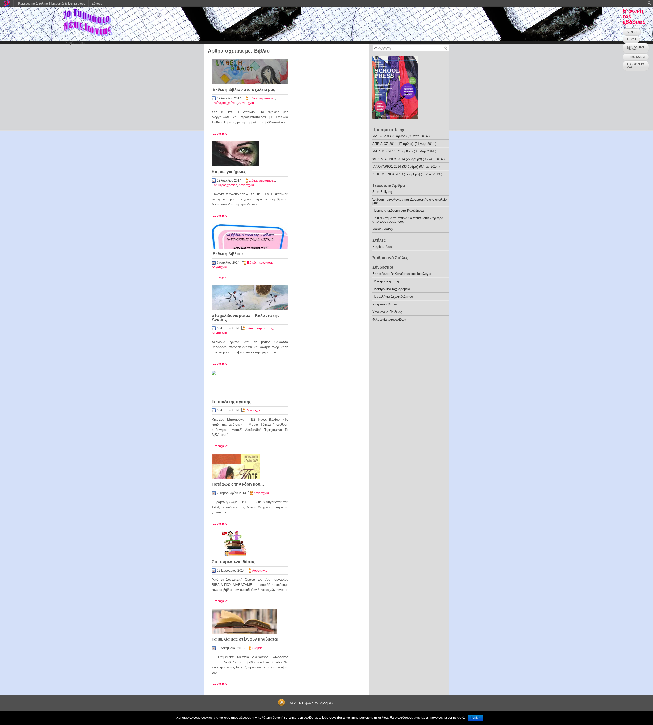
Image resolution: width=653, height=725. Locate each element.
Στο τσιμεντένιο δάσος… (235, 562)
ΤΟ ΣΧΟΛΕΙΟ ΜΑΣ (635, 66)
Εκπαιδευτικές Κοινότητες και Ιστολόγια (401, 274)
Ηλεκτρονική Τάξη (385, 281)
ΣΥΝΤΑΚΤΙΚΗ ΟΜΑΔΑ (635, 48)
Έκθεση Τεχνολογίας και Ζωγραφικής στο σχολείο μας (409, 201)
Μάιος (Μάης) (382, 229)
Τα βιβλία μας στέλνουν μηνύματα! (245, 639)
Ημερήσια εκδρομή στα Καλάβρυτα (398, 210)
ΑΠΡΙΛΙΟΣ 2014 (384, 144)
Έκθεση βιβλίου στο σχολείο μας (243, 89)
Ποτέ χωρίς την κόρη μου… (238, 484)
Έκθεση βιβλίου (227, 254)
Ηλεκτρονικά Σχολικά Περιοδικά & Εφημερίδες (51, 3)
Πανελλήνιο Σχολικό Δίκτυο (392, 297)
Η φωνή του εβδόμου (317, 703)
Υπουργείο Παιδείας (387, 312)
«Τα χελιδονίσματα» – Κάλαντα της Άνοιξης (245, 317)
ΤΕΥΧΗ (631, 39)
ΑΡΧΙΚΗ (632, 31)
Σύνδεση (98, 3)
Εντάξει (476, 718)
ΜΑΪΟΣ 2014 (381, 136)
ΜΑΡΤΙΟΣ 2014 (384, 151)
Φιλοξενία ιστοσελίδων (389, 319)
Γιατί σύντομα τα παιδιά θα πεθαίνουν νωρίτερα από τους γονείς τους (407, 219)
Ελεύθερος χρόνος (224, 103)
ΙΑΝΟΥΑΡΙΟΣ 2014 (386, 167)
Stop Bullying (382, 192)
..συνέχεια (220, 133)
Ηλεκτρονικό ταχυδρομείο (391, 289)
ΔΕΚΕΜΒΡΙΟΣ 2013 (387, 174)
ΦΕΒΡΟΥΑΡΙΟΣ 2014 (388, 159)
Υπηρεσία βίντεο (384, 304)
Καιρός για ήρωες (229, 172)
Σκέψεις (257, 648)
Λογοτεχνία (246, 103)
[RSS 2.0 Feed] (281, 705)
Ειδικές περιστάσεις (262, 98)
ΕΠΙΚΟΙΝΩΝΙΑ (636, 56)
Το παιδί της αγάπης (231, 401)
